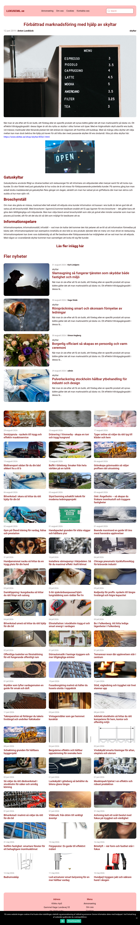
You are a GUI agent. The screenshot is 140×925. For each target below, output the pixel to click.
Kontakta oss (83, 11)
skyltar (133, 30)
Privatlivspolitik (74, 921)
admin (70, 371)
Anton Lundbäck (26, 30)
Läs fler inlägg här (70, 246)
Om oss (60, 11)
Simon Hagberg (74, 335)
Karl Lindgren (73, 265)
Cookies (70, 11)
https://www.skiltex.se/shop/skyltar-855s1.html (27, 137)
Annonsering (47, 11)
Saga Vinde (73, 300)
